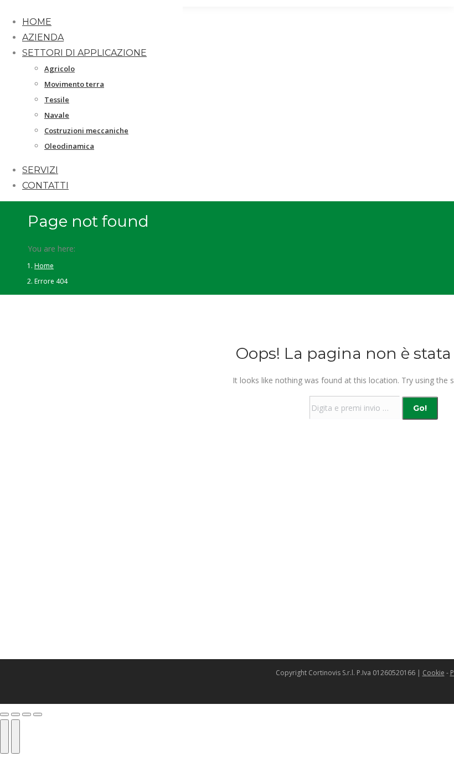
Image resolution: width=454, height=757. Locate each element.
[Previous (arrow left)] (4, 736)
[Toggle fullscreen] (26, 714)
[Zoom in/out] (37, 714)
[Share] (15, 714)
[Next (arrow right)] (15, 736)
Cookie (433, 672)
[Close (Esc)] (4, 714)
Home (44, 265)
